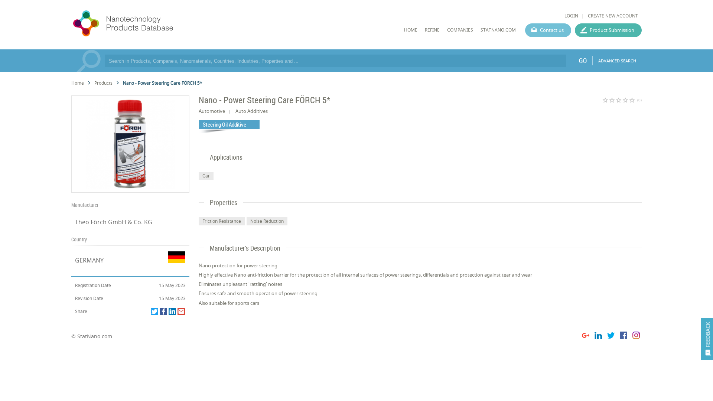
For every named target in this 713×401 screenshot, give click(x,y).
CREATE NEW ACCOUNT (613, 16)
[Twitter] (154, 311)
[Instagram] (636, 337)
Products (103, 83)
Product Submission (612, 30)
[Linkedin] (172, 311)
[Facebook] (163, 311)
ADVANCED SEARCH (617, 60)
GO (583, 60)
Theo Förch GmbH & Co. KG (113, 222)
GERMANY (89, 260)
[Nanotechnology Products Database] (145, 23)
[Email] (181, 311)
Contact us (552, 30)
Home (77, 83)
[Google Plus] (585, 337)
